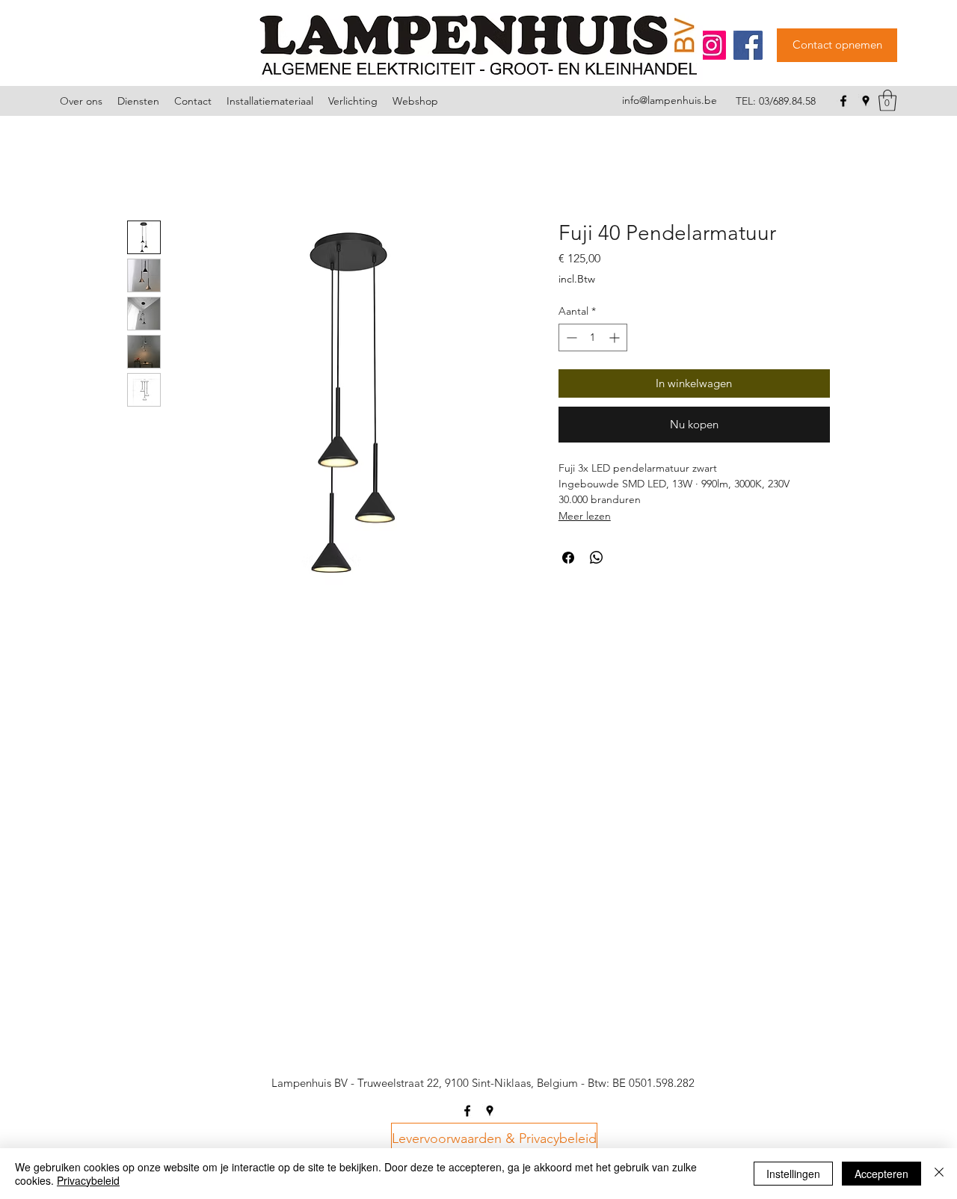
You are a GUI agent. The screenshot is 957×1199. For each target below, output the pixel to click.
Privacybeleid (88, 1180)
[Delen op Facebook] (568, 558)
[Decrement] (570, 337)
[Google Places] (865, 100)
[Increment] (615, 337)
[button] (887, 100)
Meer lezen (584, 516)
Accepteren (881, 1173)
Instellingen (793, 1173)
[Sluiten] (939, 1173)
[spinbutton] (592, 337)
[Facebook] (748, 45)
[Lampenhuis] (711, 45)
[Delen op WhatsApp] (597, 558)
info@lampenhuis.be (669, 100)
